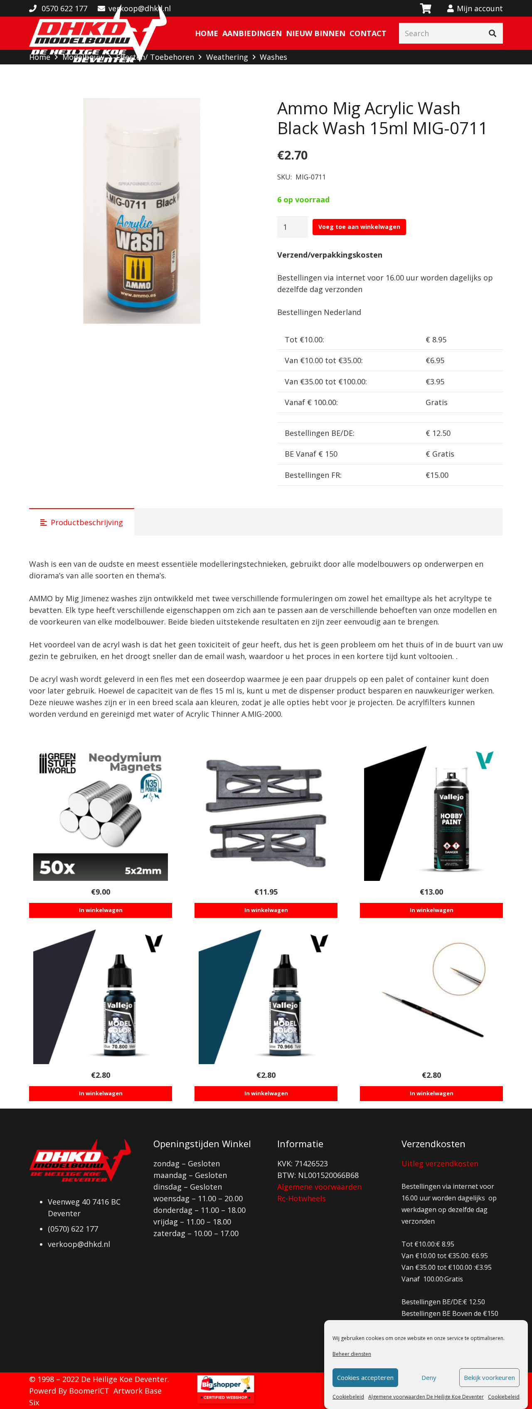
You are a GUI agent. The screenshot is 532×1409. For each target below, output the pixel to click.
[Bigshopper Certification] (226, 1403)
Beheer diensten (351, 1353)
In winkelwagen (101, 910)
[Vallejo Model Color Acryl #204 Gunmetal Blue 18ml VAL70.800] (100, 996)
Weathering (227, 57)
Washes (273, 57)
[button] (240, 113)
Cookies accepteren (365, 1378)
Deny (428, 1378)
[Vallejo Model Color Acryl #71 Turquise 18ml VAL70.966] (266, 996)
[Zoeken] (492, 33)
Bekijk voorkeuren (489, 1378)
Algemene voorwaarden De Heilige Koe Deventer (426, 1396)
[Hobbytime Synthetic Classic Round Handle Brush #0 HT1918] (431, 996)
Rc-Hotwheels (301, 1198)
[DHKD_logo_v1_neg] (98, 33)
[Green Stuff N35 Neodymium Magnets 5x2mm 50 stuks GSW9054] (100, 813)
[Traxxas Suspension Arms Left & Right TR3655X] (266, 813)
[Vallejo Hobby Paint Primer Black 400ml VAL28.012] (431, 813)
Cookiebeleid (348, 1396)
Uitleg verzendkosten (439, 1163)
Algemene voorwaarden (319, 1187)
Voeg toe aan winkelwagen (359, 227)
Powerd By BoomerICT (69, 1391)
